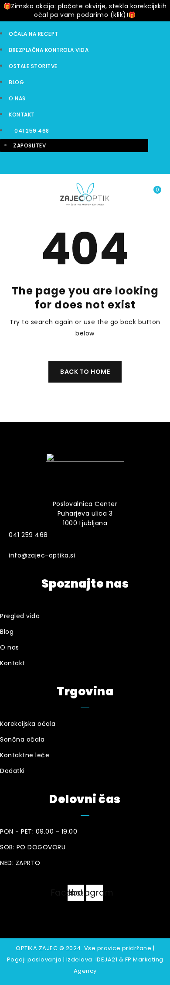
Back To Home (85, 371)
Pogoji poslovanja (34, 959)
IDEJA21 (106, 959)
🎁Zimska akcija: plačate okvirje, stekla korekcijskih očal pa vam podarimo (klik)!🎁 (85, 10)
